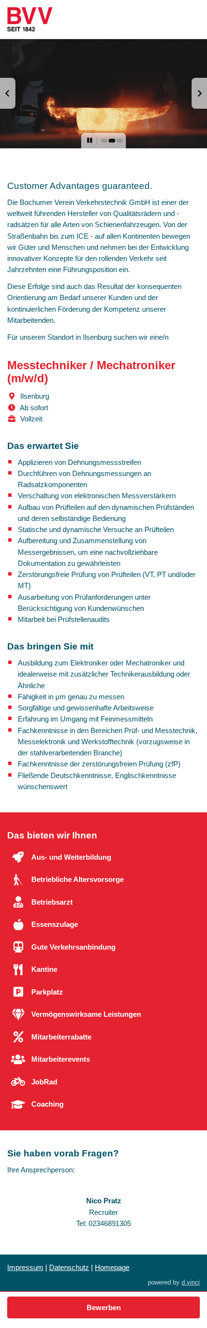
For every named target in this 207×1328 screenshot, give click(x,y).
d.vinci (190, 1282)
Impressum (25, 1267)
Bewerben (104, 1307)
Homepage (112, 1267)
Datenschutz (69, 1267)
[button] (7, 93)
